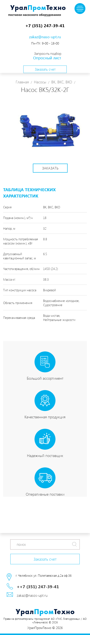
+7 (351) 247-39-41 (45, 25)
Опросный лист (47, 57)
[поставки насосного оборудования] (38, 9)
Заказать (50, 168)
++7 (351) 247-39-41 (38, 586)
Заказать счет (45, 69)
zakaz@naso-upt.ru (45, 36)
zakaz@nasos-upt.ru (32, 595)
